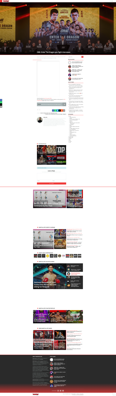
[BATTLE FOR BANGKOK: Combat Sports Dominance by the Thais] (69, 62)
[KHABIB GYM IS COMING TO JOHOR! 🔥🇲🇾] (69, 74)
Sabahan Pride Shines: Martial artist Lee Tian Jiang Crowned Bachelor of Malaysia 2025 (76, 107)
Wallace (45, 117)
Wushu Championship (73, 135)
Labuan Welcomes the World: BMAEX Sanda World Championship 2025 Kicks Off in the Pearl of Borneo (74, 345)
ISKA (69, 139)
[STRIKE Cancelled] (42, 160)
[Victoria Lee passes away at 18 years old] (51, 160)
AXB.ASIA (41, 359)
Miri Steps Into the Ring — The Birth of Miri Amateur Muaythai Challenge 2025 (73, 247)
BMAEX (71, 118)
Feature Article (46, 113)
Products (70, 141)
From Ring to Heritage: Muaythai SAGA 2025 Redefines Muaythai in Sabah (74, 336)
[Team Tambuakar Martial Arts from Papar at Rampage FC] (42, 150)
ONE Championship (52, 114)
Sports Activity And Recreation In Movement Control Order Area (74, 349)
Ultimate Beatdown (72, 134)
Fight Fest (71, 121)
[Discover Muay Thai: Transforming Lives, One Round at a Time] (69, 79)
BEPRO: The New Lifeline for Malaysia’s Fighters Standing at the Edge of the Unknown (77, 66)
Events (42, 113)
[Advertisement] (51, 134)
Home (64, 393)
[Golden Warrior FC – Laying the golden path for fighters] (61, 160)
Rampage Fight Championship (74, 130)
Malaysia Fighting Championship (74, 126)
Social (56, 113)
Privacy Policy (81, 393)
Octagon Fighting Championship (74, 128)
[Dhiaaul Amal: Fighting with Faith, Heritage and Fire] (60, 335)
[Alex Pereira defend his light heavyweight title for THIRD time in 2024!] (49, 276)
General (70, 138)
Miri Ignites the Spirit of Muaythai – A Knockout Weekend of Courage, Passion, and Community (76, 110)
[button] (38, 155)
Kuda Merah (71, 124)
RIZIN (70, 131)
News (70, 140)
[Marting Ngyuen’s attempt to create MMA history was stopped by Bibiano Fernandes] (51, 150)
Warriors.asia (34, 358)
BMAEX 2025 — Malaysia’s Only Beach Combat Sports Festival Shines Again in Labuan (77, 70)
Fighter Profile (71, 137)
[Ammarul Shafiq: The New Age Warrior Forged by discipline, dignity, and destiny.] (51, 386)
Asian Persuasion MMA (48, 98)
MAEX (71, 125)
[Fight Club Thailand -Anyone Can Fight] (61, 150)
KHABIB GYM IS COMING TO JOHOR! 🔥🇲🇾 (76, 75)
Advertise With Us (73, 393)
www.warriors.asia (35, 379)
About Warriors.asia (67, 393)
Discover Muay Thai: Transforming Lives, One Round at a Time (77, 79)
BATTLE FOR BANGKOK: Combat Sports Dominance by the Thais (77, 62)
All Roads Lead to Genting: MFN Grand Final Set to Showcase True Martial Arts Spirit (76, 98)
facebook (47, 114)
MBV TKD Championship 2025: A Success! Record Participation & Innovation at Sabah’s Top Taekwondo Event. (74, 340)
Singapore (64, 114)
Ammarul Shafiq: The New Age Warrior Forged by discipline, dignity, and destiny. (76, 102)
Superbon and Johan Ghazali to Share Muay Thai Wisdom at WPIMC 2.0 (74, 332)
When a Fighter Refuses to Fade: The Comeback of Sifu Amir (74, 235)
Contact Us (78, 393)
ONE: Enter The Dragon (59, 114)
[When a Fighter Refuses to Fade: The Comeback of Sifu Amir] (58, 316)
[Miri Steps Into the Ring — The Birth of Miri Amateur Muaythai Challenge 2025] (60, 345)
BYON (67, 229)
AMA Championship (73, 117)
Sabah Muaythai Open (73, 132)
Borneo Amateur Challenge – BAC (75, 119)
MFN (70, 127)
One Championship (52, 113)
